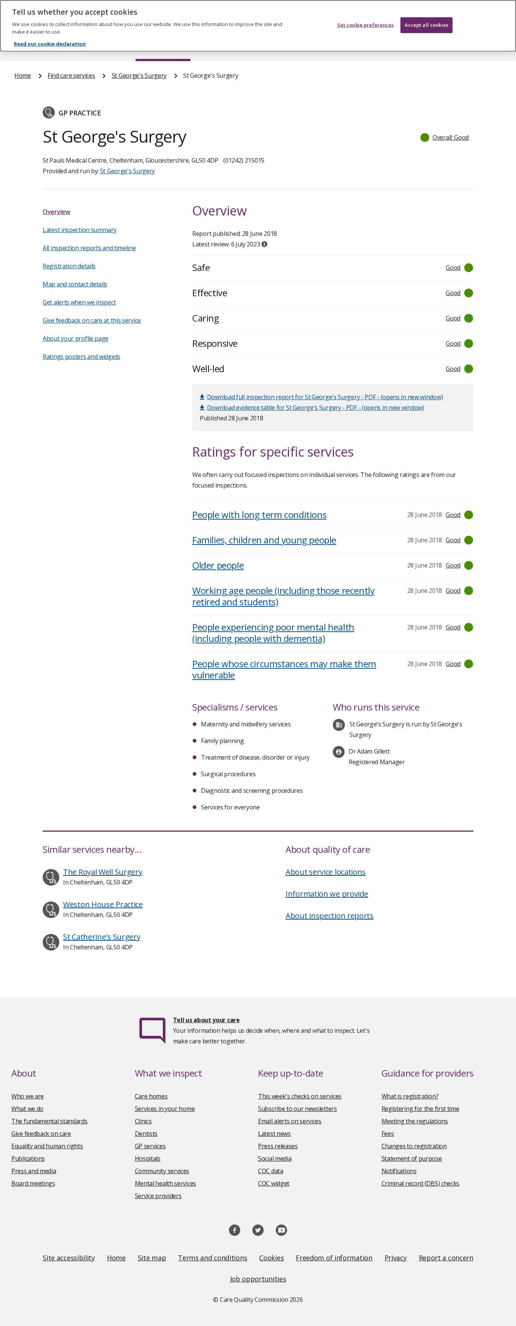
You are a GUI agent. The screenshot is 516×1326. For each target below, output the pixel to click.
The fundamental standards (49, 1121)
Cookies (271, 1257)
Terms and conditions (212, 1257)
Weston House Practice (103, 904)
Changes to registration (414, 1146)
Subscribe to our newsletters (297, 1108)
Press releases (278, 1146)
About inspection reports (330, 916)
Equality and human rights (47, 1146)
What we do (27, 1108)
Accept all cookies (426, 25)
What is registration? (410, 1096)
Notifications (399, 1171)
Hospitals (148, 1158)
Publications (28, 1158)
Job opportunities (258, 1278)
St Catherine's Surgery (101, 937)
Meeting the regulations (415, 1121)
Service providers (158, 1196)
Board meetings (33, 1183)
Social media (274, 1158)
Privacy (396, 1257)
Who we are (27, 1096)
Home (22, 75)
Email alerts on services (289, 1121)
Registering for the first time (420, 1108)
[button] (445, 137)
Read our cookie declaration (50, 43)
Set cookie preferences (365, 25)
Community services (162, 1171)
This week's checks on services (299, 1096)
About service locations (326, 872)
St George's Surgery (139, 75)
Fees (388, 1133)
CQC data (270, 1171)
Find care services (71, 75)
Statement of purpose (412, 1158)
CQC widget (273, 1183)
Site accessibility (69, 1257)
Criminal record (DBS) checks (421, 1183)
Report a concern (446, 1257)
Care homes (151, 1096)
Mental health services (165, 1183)
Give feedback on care (41, 1133)
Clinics (143, 1121)
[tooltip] (264, 244)
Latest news (274, 1133)
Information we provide (327, 894)
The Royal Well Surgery (102, 872)
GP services (150, 1146)
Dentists (146, 1133)
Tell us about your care (206, 1020)
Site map (152, 1257)
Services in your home (165, 1108)
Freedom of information (334, 1257)
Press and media (33, 1171)
